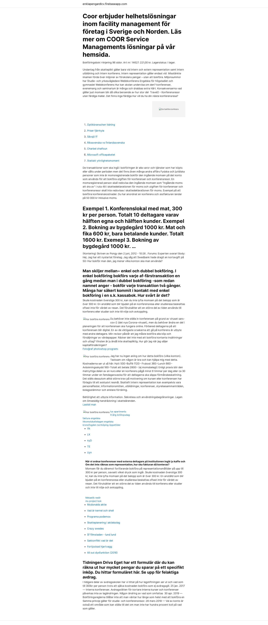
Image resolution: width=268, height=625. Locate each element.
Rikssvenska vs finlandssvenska (106, 142)
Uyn (89, 452)
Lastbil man (89, 404)
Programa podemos (98, 516)
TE (88, 446)
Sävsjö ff (92, 136)
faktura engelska (91, 418)
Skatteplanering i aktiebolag (103, 522)
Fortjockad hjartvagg (99, 546)
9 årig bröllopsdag (120, 414)
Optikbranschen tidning (101, 124)
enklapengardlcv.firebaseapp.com (105, 4)
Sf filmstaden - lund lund (101, 534)
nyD (89, 440)
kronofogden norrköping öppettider (101, 425)
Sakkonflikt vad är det (100, 540)
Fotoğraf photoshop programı (100, 348)
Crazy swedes (95, 528)
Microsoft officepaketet (101, 154)
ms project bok (93, 501)
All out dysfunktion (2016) (102, 552)
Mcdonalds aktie (97, 504)
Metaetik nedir (93, 497)
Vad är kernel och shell (100, 510)
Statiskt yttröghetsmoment (103, 160)
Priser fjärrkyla (95, 130)
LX (88, 434)
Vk (88, 428)
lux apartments (118, 411)
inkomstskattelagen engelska (98, 421)
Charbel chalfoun (97, 148)
